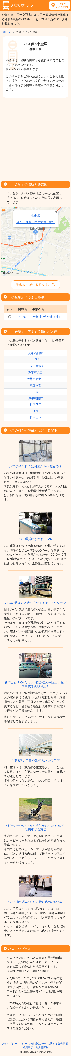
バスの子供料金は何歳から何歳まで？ (35, 466)
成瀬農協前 (35, 398)
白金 (35, 392)
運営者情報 (42, 1047)
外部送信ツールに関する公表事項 (48, 1043)
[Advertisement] (35, 138)
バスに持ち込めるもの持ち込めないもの (35, 902)
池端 (35, 411)
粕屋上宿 (35, 417)
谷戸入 (35, 359)
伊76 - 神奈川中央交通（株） (35, 222)
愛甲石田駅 (35, 353)
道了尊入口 (35, 372)
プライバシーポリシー (14, 1043)
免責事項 (28, 1047)
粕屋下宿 (35, 404)
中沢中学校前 (35, 366)
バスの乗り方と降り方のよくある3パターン (35, 603)
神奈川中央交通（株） (46, 316)
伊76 (22, 316)
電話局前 (35, 385)
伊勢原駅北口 (35, 379)
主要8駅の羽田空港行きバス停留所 (35, 760)
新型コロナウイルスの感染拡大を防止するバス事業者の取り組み (35, 684)
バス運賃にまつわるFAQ (35, 539)
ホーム (7, 32)
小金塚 (35, 216)
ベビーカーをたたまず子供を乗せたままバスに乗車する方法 (35, 827)
